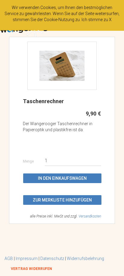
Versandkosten (90, 216)
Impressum (27, 258)
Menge (28, 161)
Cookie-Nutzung (59, 19)
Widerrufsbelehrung (85, 258)
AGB (9, 258)
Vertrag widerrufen (31, 269)
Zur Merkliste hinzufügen (62, 200)
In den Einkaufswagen (62, 178)
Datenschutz (52, 258)
